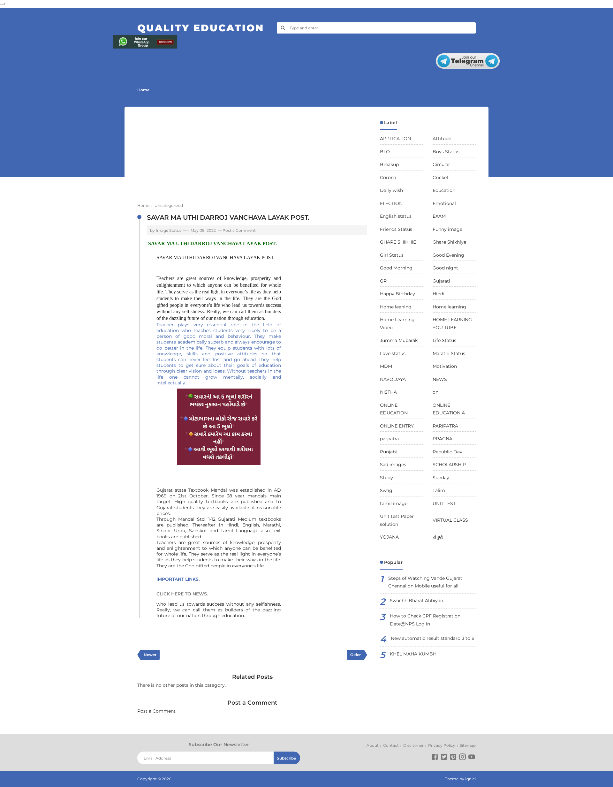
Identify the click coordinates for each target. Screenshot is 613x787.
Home (143, 89)
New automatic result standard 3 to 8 (432, 638)
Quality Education (200, 28)
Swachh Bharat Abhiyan (416, 600)
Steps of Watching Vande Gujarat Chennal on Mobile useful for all (425, 582)
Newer (150, 654)
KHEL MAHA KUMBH (413, 654)
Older (355, 654)
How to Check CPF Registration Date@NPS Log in (425, 620)
